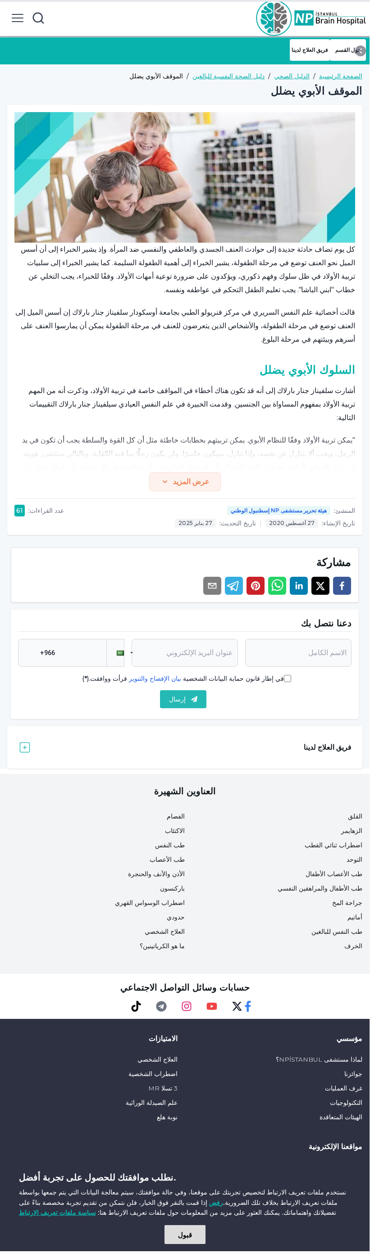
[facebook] (342, 586)
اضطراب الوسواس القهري (150, 903)
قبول (185, 1234)
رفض (216, 1202)
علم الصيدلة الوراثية (152, 1103)
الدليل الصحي (292, 76)
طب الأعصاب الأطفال (334, 874)
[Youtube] (211, 1006)
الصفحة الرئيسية (340, 76)
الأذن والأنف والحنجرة (156, 874)
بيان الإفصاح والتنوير (155, 678)
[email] (212, 586)
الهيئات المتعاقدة (341, 1117)
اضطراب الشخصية (153, 1074)
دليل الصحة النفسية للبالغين (228, 76)
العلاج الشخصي (165, 931)
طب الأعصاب (167, 859)
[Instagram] (186, 1006)
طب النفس (170, 845)
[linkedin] (299, 586)
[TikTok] (136, 1006)
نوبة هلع (167, 1117)
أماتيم (354, 917)
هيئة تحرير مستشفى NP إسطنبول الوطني (279, 510)
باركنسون (172, 888)
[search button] (38, 18)
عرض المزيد (191, 481)
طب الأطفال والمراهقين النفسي (320, 888)
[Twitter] (237, 1006)
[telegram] (234, 586)
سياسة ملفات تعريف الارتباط (57, 1212)
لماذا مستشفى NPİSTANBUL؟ (319, 1059)
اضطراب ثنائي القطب (333, 845)
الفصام (176, 816)
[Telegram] (161, 1006)
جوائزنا (353, 1074)
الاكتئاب (175, 831)
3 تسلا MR (163, 1088)
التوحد (354, 859)
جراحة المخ (347, 903)
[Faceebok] (247, 1006)
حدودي (176, 917)
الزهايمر (351, 831)
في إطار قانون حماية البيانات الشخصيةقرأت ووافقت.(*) (183, 678)
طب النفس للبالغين (336, 931)
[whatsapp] (277, 586)
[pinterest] (256, 586)
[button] (115, 652)
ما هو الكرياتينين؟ (162, 946)
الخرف (353, 946)
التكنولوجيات (346, 1103)
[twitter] (320, 586)
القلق (355, 816)
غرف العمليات (343, 1088)
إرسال (177, 699)
